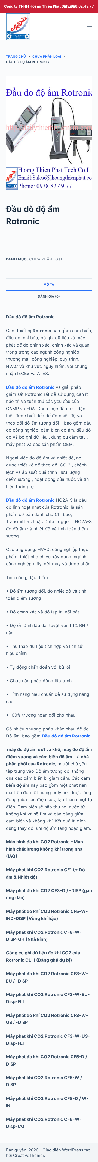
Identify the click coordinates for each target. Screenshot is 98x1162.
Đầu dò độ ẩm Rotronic (30, 387)
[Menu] (89, 26)
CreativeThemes (29, 1155)
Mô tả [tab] (49, 284)
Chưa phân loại (45, 259)
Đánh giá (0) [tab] (49, 296)
